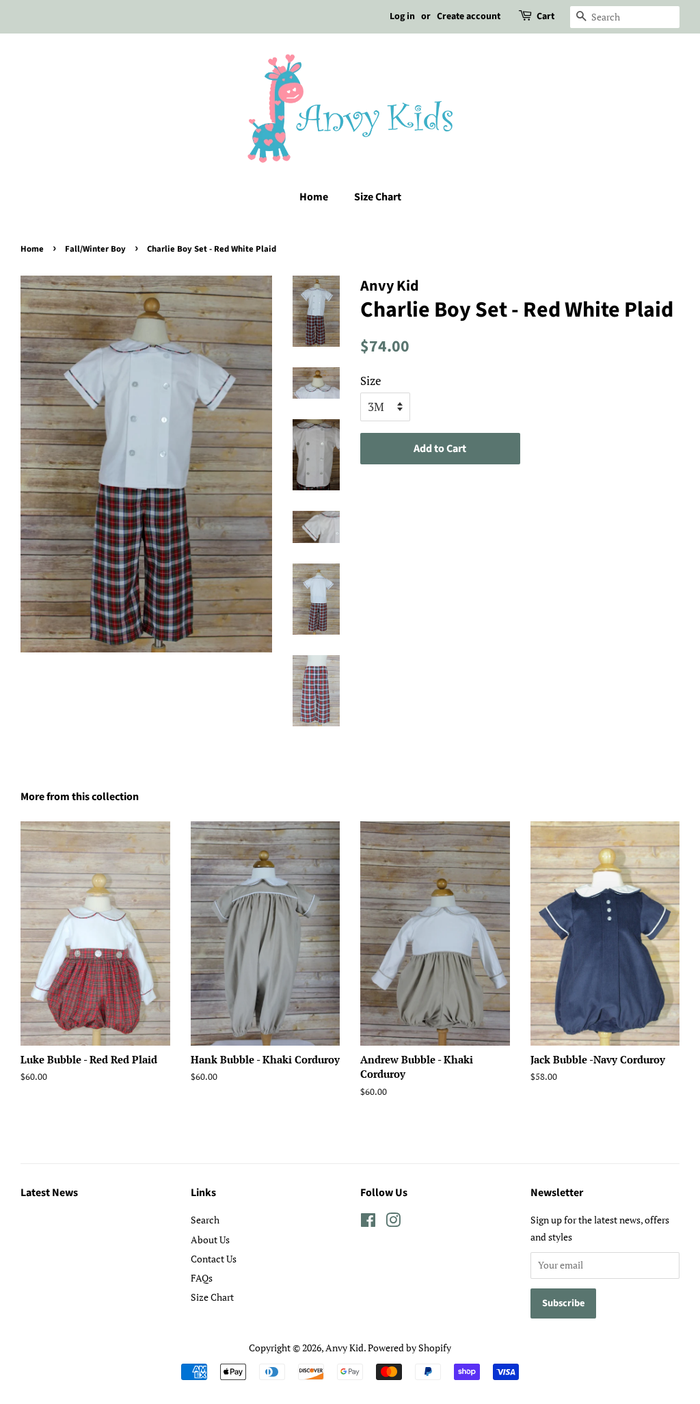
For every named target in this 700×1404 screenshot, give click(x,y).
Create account (468, 16)
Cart (545, 16)
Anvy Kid (344, 1347)
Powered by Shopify (409, 1347)
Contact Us (214, 1258)
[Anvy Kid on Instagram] (393, 1222)
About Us (210, 1239)
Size (370, 380)
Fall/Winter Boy (95, 249)
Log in (402, 16)
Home (313, 196)
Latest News (49, 1192)
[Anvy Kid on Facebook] (368, 1222)
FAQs (202, 1277)
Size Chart (377, 196)
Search (205, 1219)
